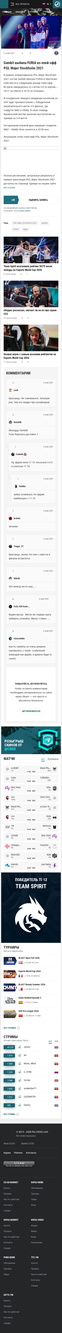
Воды (33, 1237)
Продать (8, 1194)
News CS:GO (9, 1143)
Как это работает (12, 1199)
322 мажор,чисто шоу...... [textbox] (22, 587)
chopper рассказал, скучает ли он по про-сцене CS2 (30, 312)
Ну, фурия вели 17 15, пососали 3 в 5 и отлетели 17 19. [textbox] (32, 465)
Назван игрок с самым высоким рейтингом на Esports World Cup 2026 (30, 356)
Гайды (34, 1199)
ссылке (11, 188)
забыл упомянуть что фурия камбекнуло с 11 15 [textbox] (29, 497)
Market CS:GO (27, 1143)
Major (25, 229)
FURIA (16, 229)
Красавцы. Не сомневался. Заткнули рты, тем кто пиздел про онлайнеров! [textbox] (29, 400)
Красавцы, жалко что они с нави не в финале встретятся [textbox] (30, 557)
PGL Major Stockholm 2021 (25, 223)
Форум (34, 1226)
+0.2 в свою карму (22, 211)
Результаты (53, 759)
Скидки (7, 1211)
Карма (7, 1153)
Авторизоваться (31, 711)
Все (43, 759)
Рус (56, 1041)
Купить (7, 1188)
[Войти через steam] (57, 4)
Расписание (36, 1243)
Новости (20, 12)
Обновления (36, 1188)
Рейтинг (18, 1153)
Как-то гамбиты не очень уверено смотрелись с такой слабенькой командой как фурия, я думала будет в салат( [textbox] (30, 653)
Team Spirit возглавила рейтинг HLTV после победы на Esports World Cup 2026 (28, 268)
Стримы (34, 12)
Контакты (31, 1153)
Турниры (47, 12)
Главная (6, 12)
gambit (45, 223)
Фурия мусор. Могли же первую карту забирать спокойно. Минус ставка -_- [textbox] (30, 617)
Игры (33, 1205)
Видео (34, 1231)
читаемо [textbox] (13, 527)
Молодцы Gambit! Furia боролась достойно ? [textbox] (23, 433)
